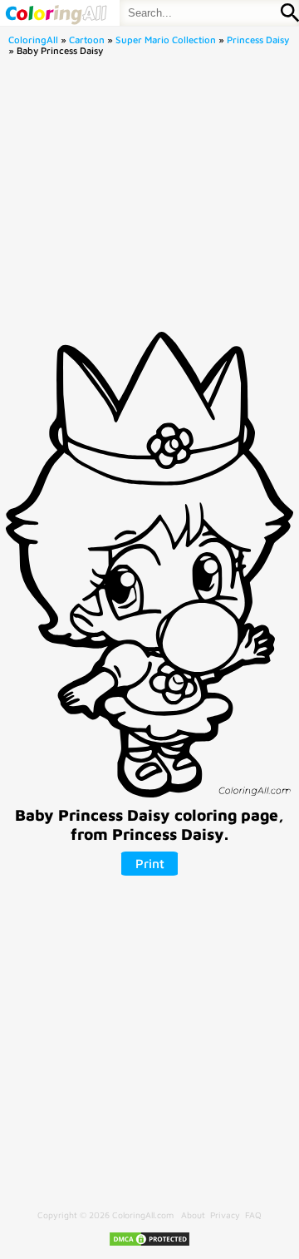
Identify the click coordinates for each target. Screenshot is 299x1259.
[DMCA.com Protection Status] (149, 1244)
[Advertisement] (149, 198)
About (193, 1215)
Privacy (225, 1215)
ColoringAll (33, 39)
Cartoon (87, 39)
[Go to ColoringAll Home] (55, 13)
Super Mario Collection (165, 39)
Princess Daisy (258, 39)
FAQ (253, 1215)
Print (149, 863)
